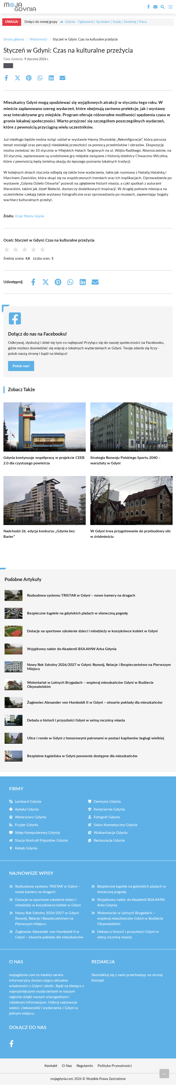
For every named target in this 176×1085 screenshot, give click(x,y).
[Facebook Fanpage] (148, 6)
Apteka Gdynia (27, 809)
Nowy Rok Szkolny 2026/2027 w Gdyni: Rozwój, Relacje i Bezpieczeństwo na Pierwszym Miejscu (99, 667)
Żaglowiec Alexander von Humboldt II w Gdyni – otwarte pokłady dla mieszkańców (94, 702)
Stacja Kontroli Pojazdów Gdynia (41, 840)
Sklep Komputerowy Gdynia (37, 833)
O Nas (67, 1066)
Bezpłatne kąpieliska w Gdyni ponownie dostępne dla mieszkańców (82, 756)
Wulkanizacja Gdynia (110, 833)
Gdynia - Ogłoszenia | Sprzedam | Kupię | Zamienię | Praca (106, 22)
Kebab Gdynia (26, 848)
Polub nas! (21, 366)
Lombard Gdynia (28, 801)
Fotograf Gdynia (107, 817)
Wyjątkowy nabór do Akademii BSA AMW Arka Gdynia (71, 649)
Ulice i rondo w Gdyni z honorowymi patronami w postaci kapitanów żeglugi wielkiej (95, 738)
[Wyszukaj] (162, 7)
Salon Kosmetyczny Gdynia (115, 825)
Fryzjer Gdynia (26, 825)
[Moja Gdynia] (19, 7)
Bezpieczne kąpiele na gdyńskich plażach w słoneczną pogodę (77, 613)
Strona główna (13, 39)
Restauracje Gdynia (109, 840)
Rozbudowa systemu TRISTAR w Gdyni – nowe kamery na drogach (81, 595)
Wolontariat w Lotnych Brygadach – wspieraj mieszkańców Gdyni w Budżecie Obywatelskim (90, 685)
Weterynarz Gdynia (30, 817)
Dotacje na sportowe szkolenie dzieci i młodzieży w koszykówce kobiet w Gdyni (92, 631)
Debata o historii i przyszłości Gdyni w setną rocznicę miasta (76, 720)
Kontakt (97, 980)
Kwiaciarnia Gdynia (109, 809)
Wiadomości (38, 39)
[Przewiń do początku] (164, 1073)
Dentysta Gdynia (107, 801)
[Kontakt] (154, 6)
